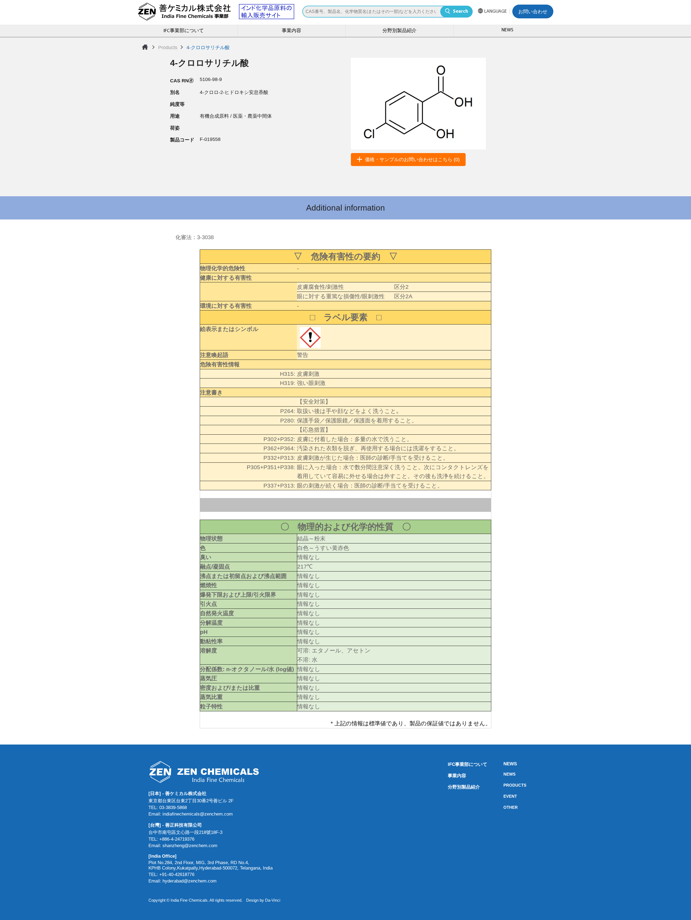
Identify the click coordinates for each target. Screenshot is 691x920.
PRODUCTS (505, 785)
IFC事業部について (184, 31)
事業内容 (291, 31)
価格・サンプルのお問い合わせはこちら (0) (412, 159)
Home (145, 47)
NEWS (507, 30)
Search (460, 11)
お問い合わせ (532, 12)
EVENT (505, 796)
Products (167, 47)
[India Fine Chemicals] (216, 12)
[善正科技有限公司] (210, 772)
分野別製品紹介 (399, 31)
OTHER (505, 807)
